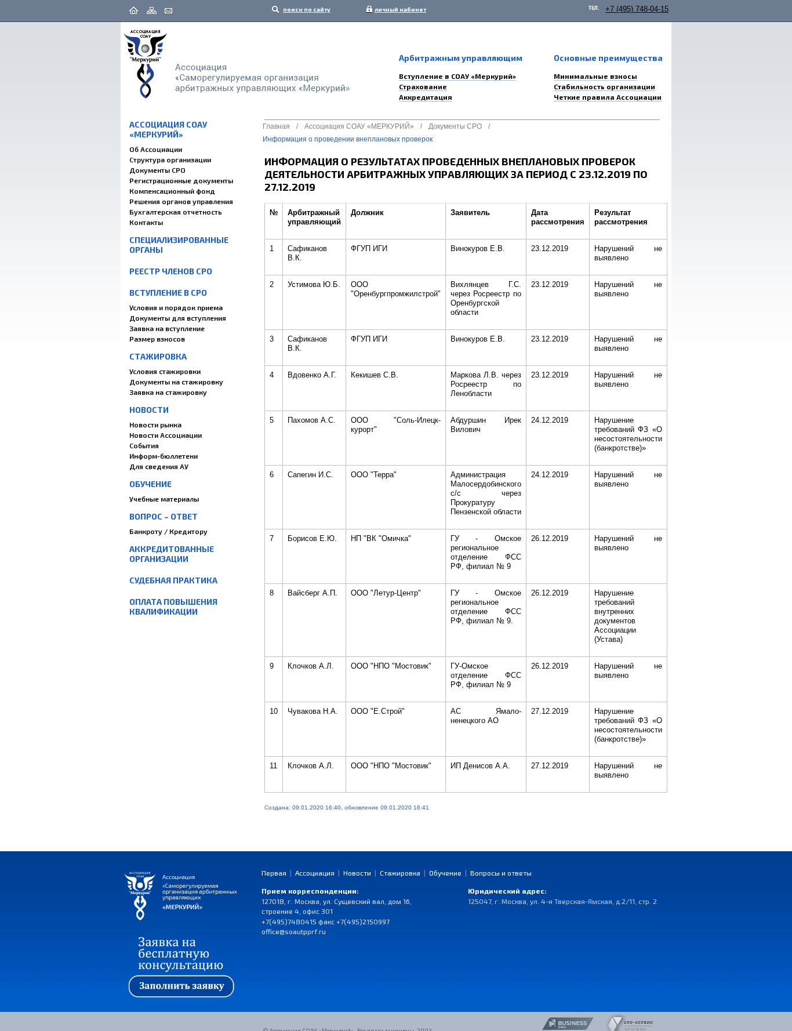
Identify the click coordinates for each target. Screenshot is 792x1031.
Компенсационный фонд (172, 191)
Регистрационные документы (181, 180)
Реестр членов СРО (170, 271)
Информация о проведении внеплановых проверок (348, 139)
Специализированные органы (178, 245)
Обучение (150, 484)
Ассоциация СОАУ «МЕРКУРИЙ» (168, 129)
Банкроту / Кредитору (168, 531)
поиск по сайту (306, 9)
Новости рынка (155, 424)
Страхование (423, 86)
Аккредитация (425, 97)
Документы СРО (157, 170)
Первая (273, 873)
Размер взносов (157, 339)
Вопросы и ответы (501, 873)
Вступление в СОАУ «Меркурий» (457, 76)
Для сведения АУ (158, 466)
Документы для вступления (177, 318)
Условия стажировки (165, 371)
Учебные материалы (164, 499)
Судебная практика (173, 580)
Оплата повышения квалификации (173, 606)
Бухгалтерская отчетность (175, 212)
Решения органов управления (181, 201)
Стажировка (158, 356)
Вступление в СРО (168, 292)
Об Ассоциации (155, 149)
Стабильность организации (604, 86)
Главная (276, 126)
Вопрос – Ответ (163, 516)
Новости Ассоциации (165, 435)
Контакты (146, 222)
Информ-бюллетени (163, 456)
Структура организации (170, 159)
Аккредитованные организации (171, 554)
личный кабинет (398, 9)
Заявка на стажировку (168, 392)
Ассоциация (315, 873)
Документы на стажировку (176, 381)
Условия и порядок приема (176, 307)
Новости (149, 410)
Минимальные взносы (595, 76)
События (144, 445)
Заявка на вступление (167, 328)
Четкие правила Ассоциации (608, 97)
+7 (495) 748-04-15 (637, 9)
